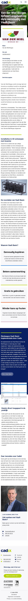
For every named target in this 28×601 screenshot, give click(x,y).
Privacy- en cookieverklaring (14, 598)
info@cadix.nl (6, 561)
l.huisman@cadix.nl (10, 531)
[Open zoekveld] (21, 2)
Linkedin (7, 535)
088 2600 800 (7, 559)
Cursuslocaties (7, 555)
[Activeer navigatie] (26, 1)
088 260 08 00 (9, 533)
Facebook (19, 555)
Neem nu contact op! (12, 575)
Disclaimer (14, 594)
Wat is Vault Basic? (7, 374)
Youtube (19, 559)
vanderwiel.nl (6, 54)
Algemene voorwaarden (14, 596)
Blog (18, 561)
